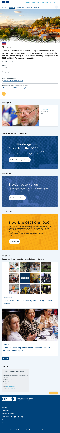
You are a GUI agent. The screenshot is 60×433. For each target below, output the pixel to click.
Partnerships (5, 423)
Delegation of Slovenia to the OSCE (13, 81)
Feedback (42, 429)
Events (39, 2)
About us (36, 7)
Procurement (13, 429)
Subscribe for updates (8, 413)
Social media (5, 416)
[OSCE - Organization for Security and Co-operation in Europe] (5, 2)
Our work (4, 7)
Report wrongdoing (33, 429)
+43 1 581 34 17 (9, 390)
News (33, 2)
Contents (53, 393)
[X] (11, 417)
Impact (28, 2)
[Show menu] (57, 2)
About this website (22, 429)
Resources (45, 2)
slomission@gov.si (10, 386)
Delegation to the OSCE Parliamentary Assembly (16, 88)
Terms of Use (5, 429)
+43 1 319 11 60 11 (11, 388)
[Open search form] (56, 7)
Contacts (4, 407)
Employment (5, 410)
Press (3, 420)
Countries (12, 7)
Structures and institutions (24, 7)
